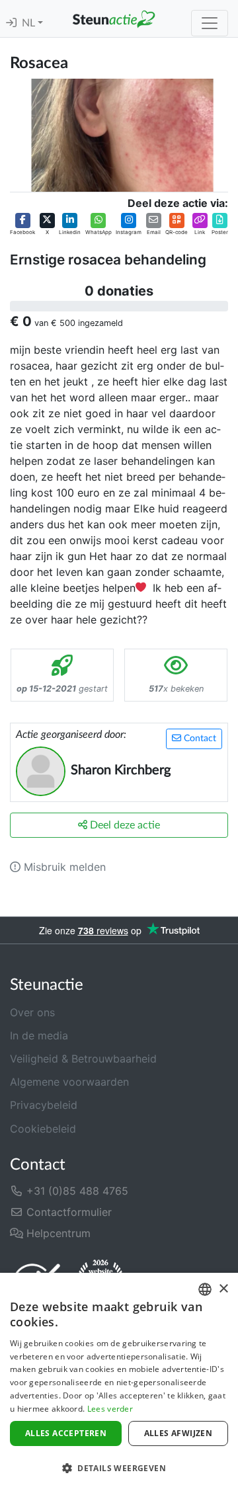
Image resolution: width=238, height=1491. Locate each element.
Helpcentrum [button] (57, 1233)
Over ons (32, 1012)
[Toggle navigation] (209, 23)
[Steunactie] (114, 18)
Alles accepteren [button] (65, 1433)
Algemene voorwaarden (69, 1081)
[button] (22, 225)
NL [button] (30, 23)
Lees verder (110, 1408)
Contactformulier (67, 1212)
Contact (198, 738)
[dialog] (119, 1382)
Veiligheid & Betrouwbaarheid (83, 1058)
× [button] (223, 1289)
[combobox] (205, 1289)
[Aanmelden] (11, 23)
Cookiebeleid (43, 1128)
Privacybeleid (43, 1104)
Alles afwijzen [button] (178, 1433)
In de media (39, 1035)
